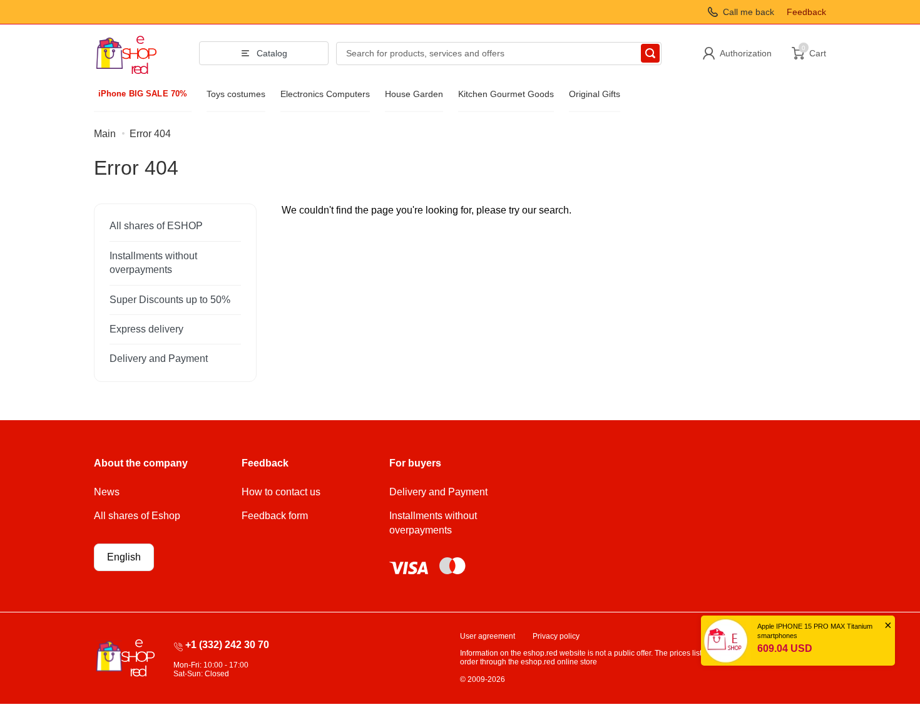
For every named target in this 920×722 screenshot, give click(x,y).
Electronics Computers (325, 94)
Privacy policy (556, 636)
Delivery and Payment (159, 358)
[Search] (650, 53)
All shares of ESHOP (156, 225)
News (107, 492)
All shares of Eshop (137, 515)
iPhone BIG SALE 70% (143, 94)
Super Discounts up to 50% (170, 299)
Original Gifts (594, 94)
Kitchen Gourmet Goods (506, 94)
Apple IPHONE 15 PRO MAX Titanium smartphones (814, 630)
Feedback (806, 12)
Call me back (748, 12)
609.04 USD (784, 648)
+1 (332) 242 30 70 (227, 644)
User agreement (487, 636)
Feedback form (275, 515)
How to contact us (281, 492)
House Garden (414, 94)
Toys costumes (236, 94)
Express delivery (146, 329)
